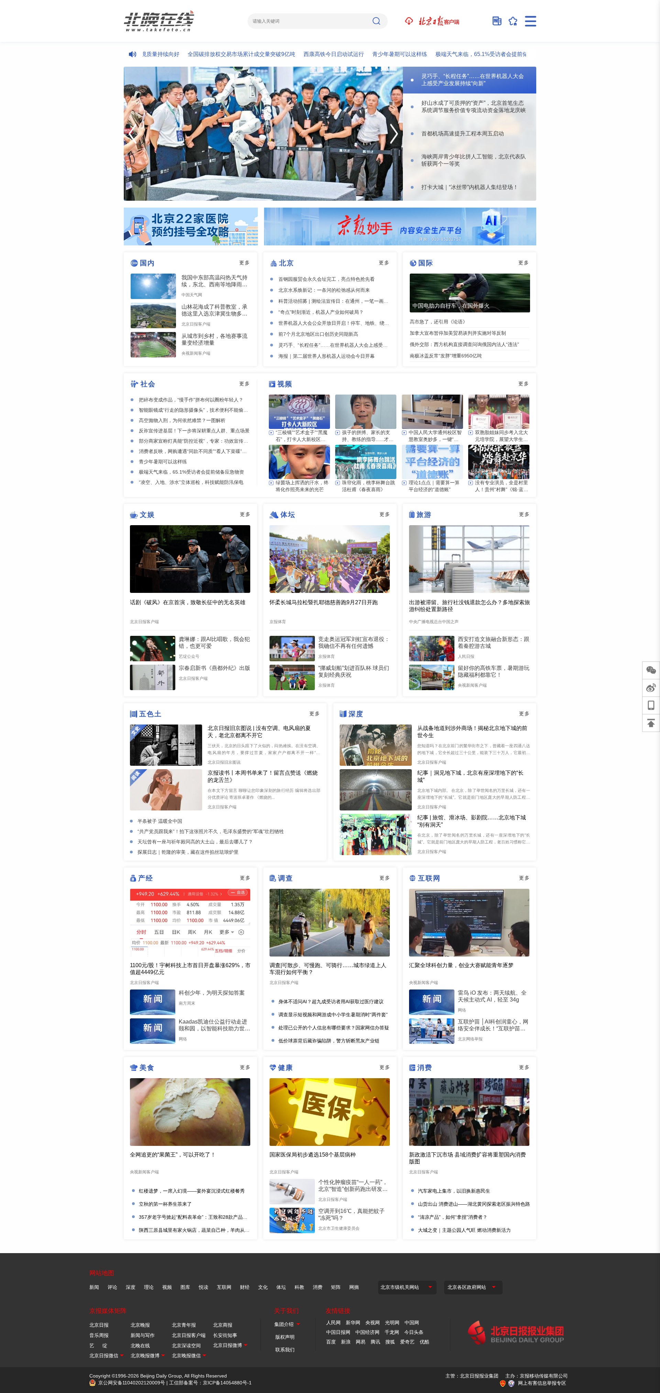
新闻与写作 (143, 1335)
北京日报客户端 (189, 1335)
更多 (244, 262)
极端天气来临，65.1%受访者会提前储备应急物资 (463, 54)
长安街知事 (225, 1335)
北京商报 (222, 1325)
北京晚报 (140, 1325)
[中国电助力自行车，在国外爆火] (470, 292)
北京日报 (99, 1325)
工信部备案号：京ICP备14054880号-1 (210, 1382)
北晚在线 (140, 1345)
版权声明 (285, 1337)
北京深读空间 (186, 1345)
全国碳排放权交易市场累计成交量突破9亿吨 (209, 54)
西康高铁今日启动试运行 (302, 54)
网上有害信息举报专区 (542, 1383)
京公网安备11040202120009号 (131, 1382)
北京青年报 (184, 1325)
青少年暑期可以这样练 (368, 54)
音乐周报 (99, 1335)
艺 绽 (98, 1345)
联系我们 (285, 1349)
